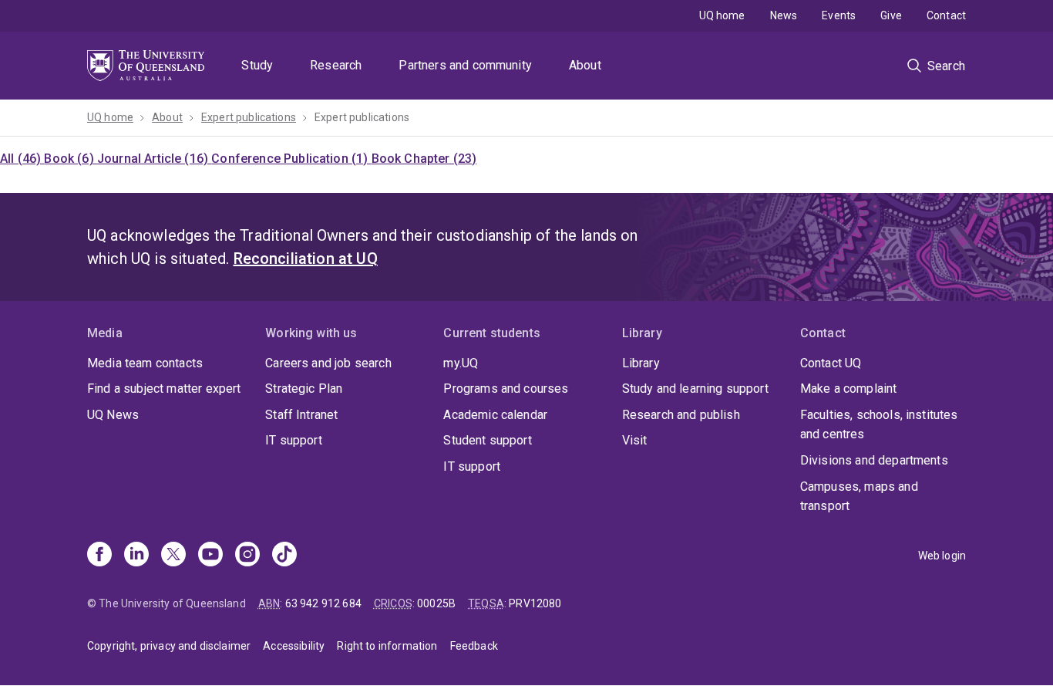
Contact (946, 15)
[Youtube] (210, 555)
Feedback (474, 646)
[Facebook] (99, 555)
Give (891, 15)
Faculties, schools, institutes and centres (879, 424)
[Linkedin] (136, 555)
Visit (635, 440)
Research (336, 65)
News (784, 15)
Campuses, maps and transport (859, 496)
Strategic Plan (303, 388)
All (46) (22, 158)
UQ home (722, 15)
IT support (293, 440)
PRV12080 (535, 603)
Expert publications (248, 117)
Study (257, 65)
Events (839, 15)
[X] (173, 555)
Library (641, 363)
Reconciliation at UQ (306, 258)
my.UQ (460, 363)
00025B (436, 603)
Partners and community (465, 65)
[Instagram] (247, 555)
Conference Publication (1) (291, 158)
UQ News (113, 414)
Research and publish (681, 414)
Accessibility (294, 646)
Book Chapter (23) (424, 158)
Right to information (387, 646)
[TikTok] (284, 555)
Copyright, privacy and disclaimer (169, 646)
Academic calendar (495, 414)
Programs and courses (505, 388)
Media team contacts (145, 363)
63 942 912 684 (323, 603)
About (585, 65)
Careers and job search (328, 363)
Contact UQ (831, 363)
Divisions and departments (874, 460)
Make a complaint (848, 388)
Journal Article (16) (154, 158)
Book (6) (70, 158)
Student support (487, 440)
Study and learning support (695, 388)
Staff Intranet (301, 414)
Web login (942, 555)
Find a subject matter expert (164, 388)
